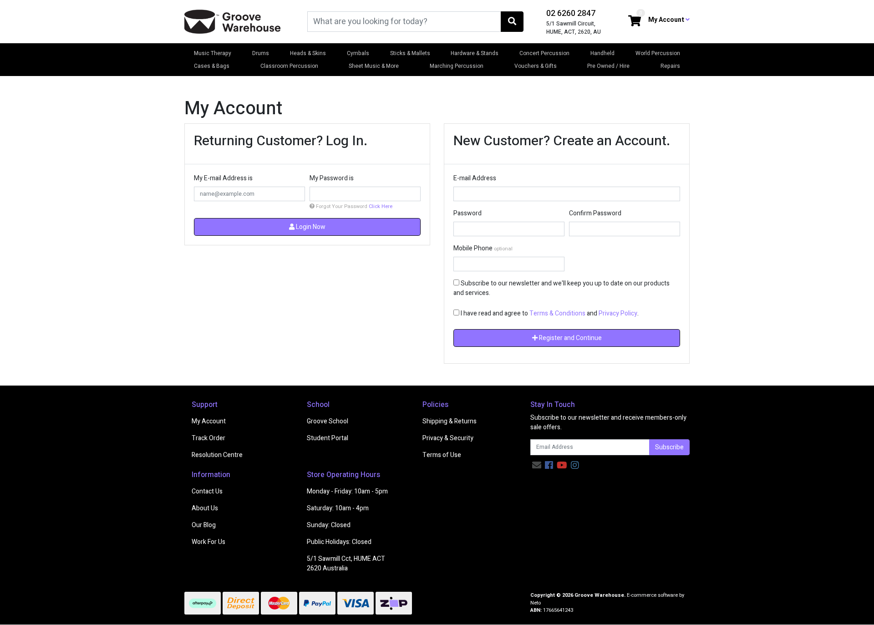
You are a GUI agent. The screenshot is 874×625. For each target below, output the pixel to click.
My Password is (332, 178)
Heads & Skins (308, 53)
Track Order (208, 438)
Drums (260, 53)
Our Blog (204, 525)
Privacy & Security (447, 438)
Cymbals (358, 53)
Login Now (310, 227)
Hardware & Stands (474, 53)
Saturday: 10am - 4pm (338, 508)
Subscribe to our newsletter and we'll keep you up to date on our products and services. (561, 288)
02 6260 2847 (570, 13)
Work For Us (208, 542)
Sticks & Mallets (410, 53)
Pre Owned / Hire (608, 66)
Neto (535, 603)
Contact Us (207, 491)
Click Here (380, 206)
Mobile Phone (473, 248)
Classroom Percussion (289, 66)
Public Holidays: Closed (339, 542)
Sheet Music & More (374, 66)
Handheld (602, 53)
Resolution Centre (217, 455)
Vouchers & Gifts (535, 66)
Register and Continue (570, 338)
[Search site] (512, 21)
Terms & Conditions (557, 313)
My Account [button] (667, 20)
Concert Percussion (544, 53)
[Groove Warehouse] (232, 21)
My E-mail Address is (223, 178)
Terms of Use (441, 455)
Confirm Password (595, 213)
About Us (205, 508)
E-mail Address (474, 178)
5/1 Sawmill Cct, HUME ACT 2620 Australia (346, 563)
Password (467, 213)
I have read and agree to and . (549, 313)
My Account (209, 421)
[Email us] (536, 465)
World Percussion (657, 53)
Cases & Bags (211, 66)
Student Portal (327, 438)
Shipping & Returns (449, 421)
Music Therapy (212, 53)
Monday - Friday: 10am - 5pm (347, 491)
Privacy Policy (618, 313)
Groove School (327, 421)
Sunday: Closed (329, 525)
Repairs (670, 66)
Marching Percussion (456, 66)
